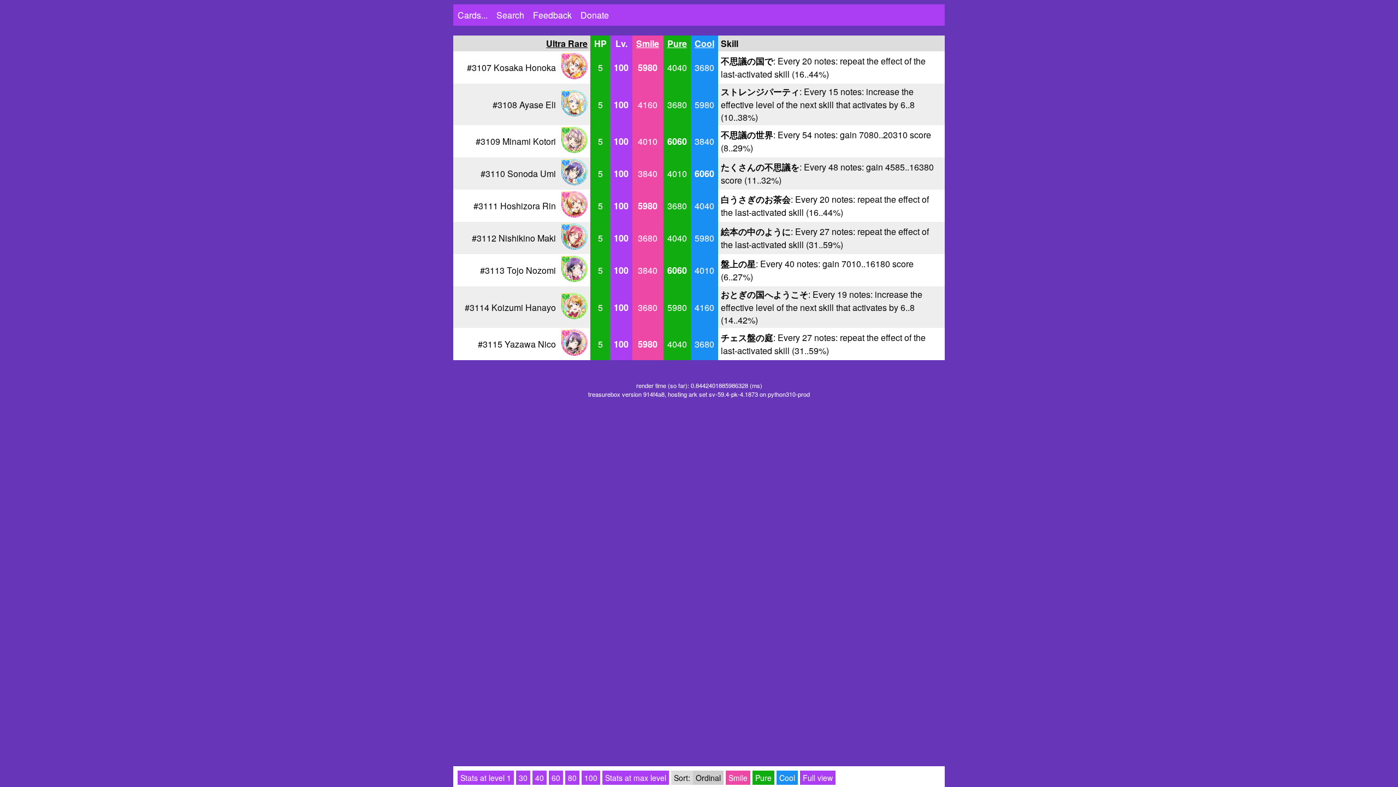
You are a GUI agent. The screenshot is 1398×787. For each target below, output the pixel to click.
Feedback (552, 15)
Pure (677, 43)
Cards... (473, 15)
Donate (594, 15)
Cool (704, 43)
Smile (647, 43)
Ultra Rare (567, 43)
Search (510, 15)
